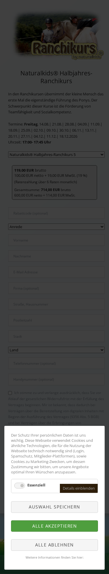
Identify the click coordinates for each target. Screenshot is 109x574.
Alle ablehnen (54, 545)
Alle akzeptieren (54, 526)
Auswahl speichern (54, 507)
